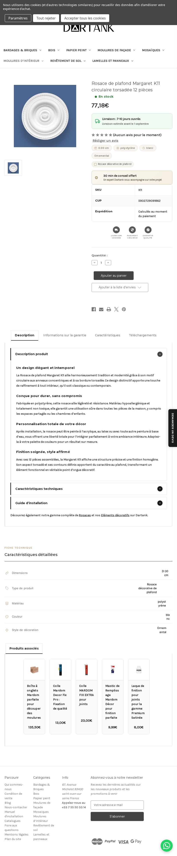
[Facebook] (94, 309)
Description (24, 335)
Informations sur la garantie (64, 335)
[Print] (109, 309)
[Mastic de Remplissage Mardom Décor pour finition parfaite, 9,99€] (112, 669)
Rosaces (85, 515)
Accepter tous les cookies (85, 18)
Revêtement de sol (65, 61)
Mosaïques (151, 50)
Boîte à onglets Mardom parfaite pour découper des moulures (34, 701)
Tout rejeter (46, 18)
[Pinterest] (124, 309)
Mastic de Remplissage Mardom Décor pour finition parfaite (112, 701)
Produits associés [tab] (24, 648)
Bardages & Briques (20, 50)
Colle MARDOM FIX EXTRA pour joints (86, 695)
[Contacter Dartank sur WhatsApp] (167, 846)
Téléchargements (142, 335)
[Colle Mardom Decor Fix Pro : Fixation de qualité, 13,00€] (60, 669)
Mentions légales (16, 834)
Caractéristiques (107, 335)
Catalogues (13, 821)
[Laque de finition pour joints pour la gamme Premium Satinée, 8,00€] (138, 669)
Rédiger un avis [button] (105, 140)
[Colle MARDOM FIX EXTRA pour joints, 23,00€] (86, 669)
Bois (51, 50)
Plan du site (13, 839)
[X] (116, 309)
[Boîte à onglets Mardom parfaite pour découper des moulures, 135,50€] (34, 669)
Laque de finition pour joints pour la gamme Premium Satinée (138, 701)
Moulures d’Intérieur (21, 61)
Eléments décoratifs (115, 515)
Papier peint (76, 50)
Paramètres (18, 18)
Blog (8, 803)
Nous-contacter (16, 807)
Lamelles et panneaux (110, 61)
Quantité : (99, 255)
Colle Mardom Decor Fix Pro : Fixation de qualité (60, 697)
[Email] (101, 309)
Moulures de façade (114, 50)
